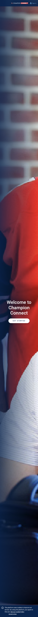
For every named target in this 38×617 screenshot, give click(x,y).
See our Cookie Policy (17, 612)
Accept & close (13, 614)
